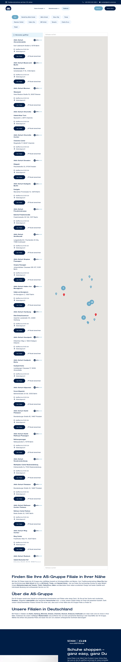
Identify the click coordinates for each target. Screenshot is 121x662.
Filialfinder (65, 8)
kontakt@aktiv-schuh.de (108, 2)
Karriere (98, 8)
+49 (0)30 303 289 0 (91, 2)
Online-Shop (110, 8)
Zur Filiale (19, 56)
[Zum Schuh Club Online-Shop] (76, 642)
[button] (56, 294)
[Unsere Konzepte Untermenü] (45, 8)
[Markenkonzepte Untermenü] (59, 8)
